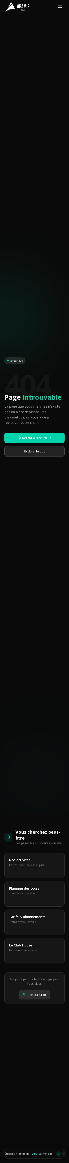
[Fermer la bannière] (63, 1154)
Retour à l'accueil (34, 438)
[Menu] (60, 7)
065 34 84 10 (37, 995)
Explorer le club (34, 451)
